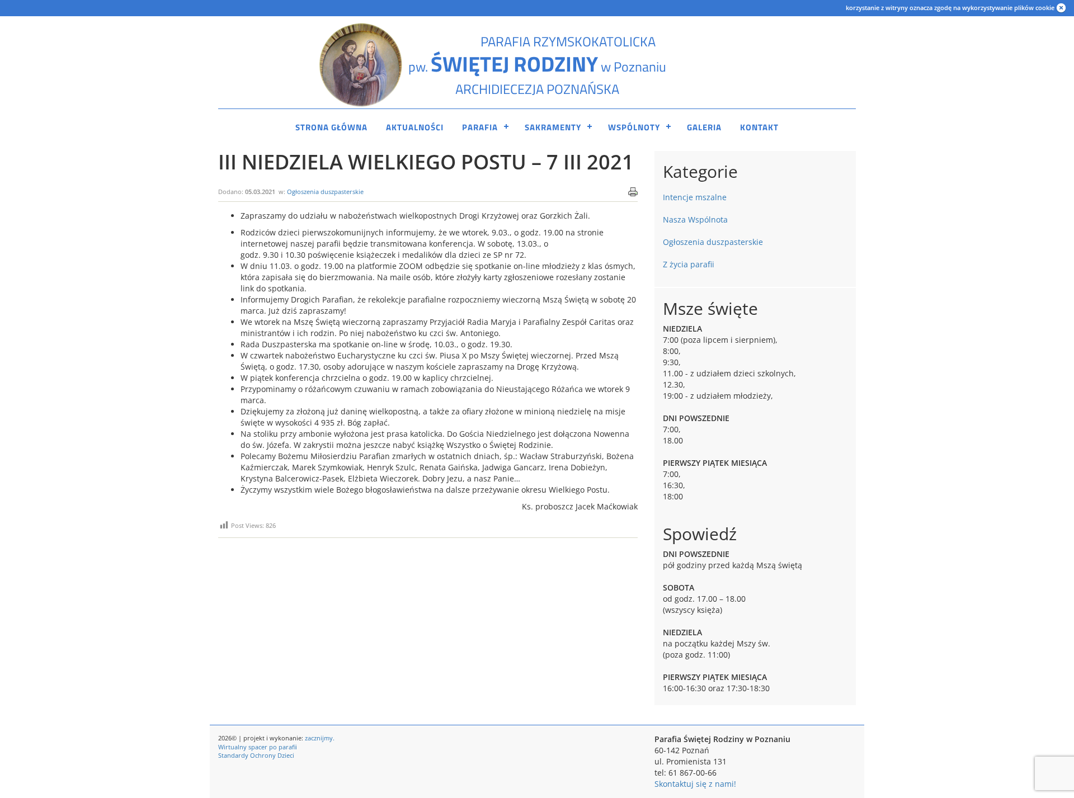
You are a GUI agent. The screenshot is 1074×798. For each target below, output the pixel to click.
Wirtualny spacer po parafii (257, 747)
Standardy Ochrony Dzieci (256, 755)
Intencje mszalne (695, 197)
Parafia (480, 127)
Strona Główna (331, 127)
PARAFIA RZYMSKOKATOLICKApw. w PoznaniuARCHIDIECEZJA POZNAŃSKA (537, 65)
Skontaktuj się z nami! (695, 783)
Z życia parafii (688, 264)
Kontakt (759, 127)
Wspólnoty (634, 127)
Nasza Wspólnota (695, 219)
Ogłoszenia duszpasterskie (325, 191)
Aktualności (415, 127)
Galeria (704, 127)
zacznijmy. (320, 738)
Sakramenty (553, 127)
